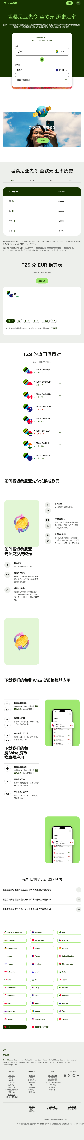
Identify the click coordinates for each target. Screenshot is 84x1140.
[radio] (19, 321)
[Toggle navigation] (78, 3)
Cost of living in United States (48, 1060)
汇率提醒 (52, 1087)
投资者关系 (11, 1087)
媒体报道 (11, 1080)
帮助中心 (11, 1092)
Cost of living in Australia (68, 1060)
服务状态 (11, 1085)
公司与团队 (11, 1075)
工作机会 (11, 1082)
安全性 (11, 1078)
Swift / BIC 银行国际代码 (52, 1082)
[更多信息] (13, 201)
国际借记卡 (32, 1080)
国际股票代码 (52, 1080)
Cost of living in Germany (27, 1062)
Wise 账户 (31, 1078)
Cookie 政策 (72, 1106)
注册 (69, 3)
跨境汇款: (6, 1055)
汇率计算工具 (52, 1078)
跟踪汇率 (41, 281)
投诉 (31, 1109)
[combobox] (61, 52)
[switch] (42, 59)
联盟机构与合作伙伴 (11, 1090)
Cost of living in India (10, 1062)
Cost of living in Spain (62, 1062)
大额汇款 (32, 1082)
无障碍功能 (11, 1094)
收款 (31, 1085)
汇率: (4, 1050)
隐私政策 (52, 1106)
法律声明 (32, 1106)
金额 (16, 46)
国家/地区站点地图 (52, 1109)
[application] (22, 308)
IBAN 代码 (52, 1085)
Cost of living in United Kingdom (25, 1060)
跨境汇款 (32, 1075)
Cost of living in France (46, 1062)
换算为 (17, 65)
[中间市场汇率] (47, 37)
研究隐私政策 (52, 1075)
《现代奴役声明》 (72, 1109)
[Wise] (11, 3)
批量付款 (32, 1092)
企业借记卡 (32, 1090)
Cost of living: (8, 1060)
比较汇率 (52, 1090)
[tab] (12, 180)
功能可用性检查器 (11, 1097)
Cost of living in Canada (11, 1065)
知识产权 (32, 1111)
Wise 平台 (31, 1087)
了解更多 (54, 328)
